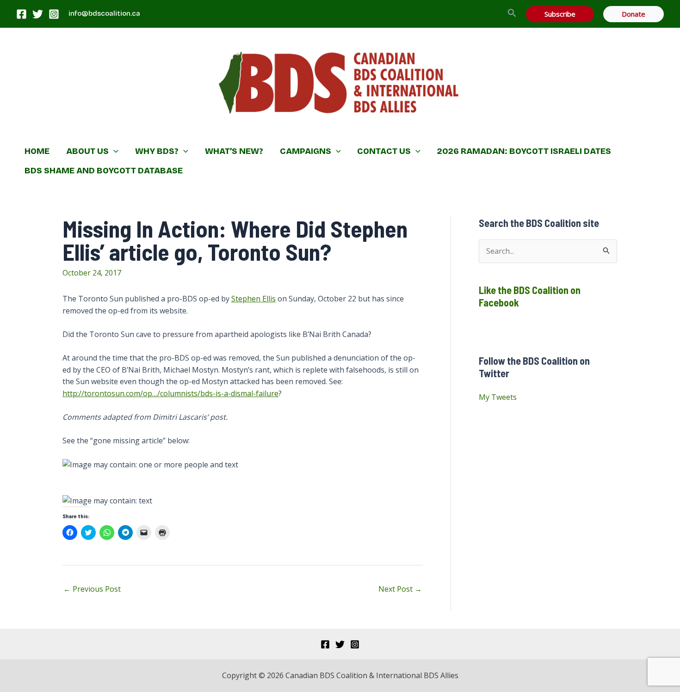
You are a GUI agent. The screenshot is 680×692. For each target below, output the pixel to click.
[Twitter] (37, 14)
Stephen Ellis (253, 299)
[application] (113, 151)
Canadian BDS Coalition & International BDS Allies (280, 132)
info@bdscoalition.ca (104, 13)
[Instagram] (54, 14)
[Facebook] (21, 14)
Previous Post (92, 589)
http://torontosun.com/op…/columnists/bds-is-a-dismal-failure (170, 393)
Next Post (400, 589)
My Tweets (498, 397)
